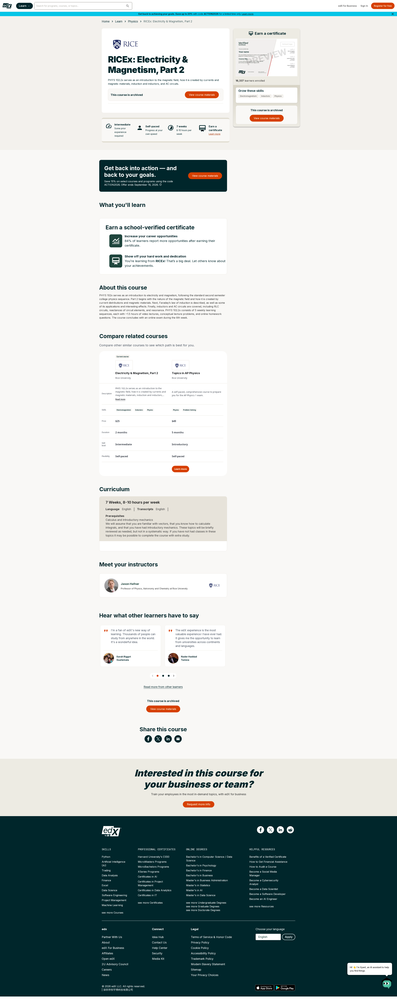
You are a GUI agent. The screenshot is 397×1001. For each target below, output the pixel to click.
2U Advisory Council (115, 964)
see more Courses (112, 912)
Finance (106, 880)
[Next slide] (173, 676)
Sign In (364, 5)
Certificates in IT (147, 895)
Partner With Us (112, 937)
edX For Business (347, 5)
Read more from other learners (163, 686)
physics (133, 21)
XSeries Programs (148, 871)
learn (118, 21)
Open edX (108, 958)
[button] (127, 5)
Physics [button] (150, 410)
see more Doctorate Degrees (203, 910)
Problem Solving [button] (189, 410)
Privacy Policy (200, 942)
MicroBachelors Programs (153, 866)
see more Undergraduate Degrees (206, 902)
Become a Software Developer (267, 894)
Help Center (159, 948)
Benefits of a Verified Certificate (267, 856)
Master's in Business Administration (207, 880)
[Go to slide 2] (163, 676)
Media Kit (158, 958)
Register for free (383, 5)
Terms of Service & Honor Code (211, 937)
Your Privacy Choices (204, 975)
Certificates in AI (147, 876)
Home (105, 21)
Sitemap (196, 969)
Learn (22, 5)
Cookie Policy (200, 948)
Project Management (114, 900)
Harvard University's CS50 (153, 856)
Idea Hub (158, 937)
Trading (106, 870)
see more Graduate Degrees (202, 906)
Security (157, 953)
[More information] (160, 184)
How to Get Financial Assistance (268, 861)
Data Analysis (110, 875)
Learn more (247, 14)
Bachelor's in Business (199, 875)
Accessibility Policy (203, 953)
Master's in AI (194, 890)
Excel (105, 885)
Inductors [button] (139, 410)
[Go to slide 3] (169, 676)
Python (106, 856)
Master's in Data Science (200, 895)
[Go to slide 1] (157, 676)
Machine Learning (112, 905)
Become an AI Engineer (263, 898)
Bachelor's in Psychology (201, 865)
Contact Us (159, 942)
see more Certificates (150, 902)
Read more (120, 399)
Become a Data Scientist (263, 889)
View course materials (202, 94)
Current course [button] (123, 356)
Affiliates (107, 953)
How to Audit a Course (262, 866)
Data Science (109, 890)
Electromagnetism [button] (124, 410)
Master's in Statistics (198, 885)
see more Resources (261, 906)
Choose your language (270, 929)
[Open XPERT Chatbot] (387, 982)
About (106, 942)
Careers (107, 969)
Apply (288, 936)
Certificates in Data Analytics (154, 890)
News (105, 975)
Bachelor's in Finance (199, 870)
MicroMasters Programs (152, 861)
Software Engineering (114, 895)
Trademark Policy (202, 958)
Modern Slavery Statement (208, 964)
